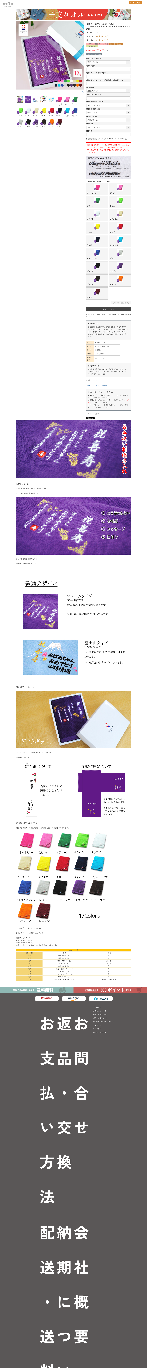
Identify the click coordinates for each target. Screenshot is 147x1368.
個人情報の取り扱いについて (103, 1021)
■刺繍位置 (90, 124)
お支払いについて (99, 1011)
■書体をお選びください (94, 109)
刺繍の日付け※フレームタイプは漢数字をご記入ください (105, 80)
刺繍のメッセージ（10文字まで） (97, 73)
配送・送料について (100, 1014)
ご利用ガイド (98, 1007)
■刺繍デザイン (91, 116)
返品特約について (92, 380)
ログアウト (97, 1029)
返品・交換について (100, 1018)
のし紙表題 (90, 87)
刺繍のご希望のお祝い (94, 58)
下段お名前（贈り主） (94, 94)
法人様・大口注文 (135, 3)
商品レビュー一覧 (99, 1032)
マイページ (97, 1025)
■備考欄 (89, 131)
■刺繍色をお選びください (95, 102)
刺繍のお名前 (91, 66)
